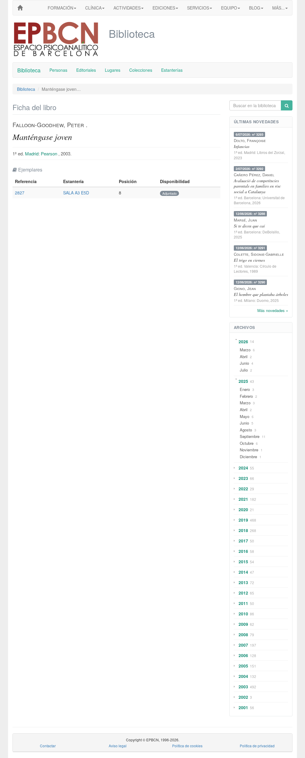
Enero (245, 389)
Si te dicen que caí (249, 226)
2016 (243, 551)
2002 (243, 697)
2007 (243, 645)
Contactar (48, 745)
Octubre (246, 443)
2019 (243, 520)
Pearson (49, 153)
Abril (244, 356)
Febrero (246, 396)
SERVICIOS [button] (198, 8)
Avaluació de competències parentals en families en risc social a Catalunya (257, 186)
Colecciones (140, 70)
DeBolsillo (270, 231)
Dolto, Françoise (250, 140)
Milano (249, 300)
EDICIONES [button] (163, 8)
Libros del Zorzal (270, 152)
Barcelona (252, 197)
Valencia (251, 266)
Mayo (244, 416)
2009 (243, 624)
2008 (243, 634)
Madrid (31, 153)
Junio (244, 363)
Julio (244, 370)
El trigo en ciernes (249, 260)
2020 (243, 509)
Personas (58, 70)
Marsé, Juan (245, 220)
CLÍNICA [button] (93, 8)
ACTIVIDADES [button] (127, 8)
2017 (243, 541)
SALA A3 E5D (76, 193)
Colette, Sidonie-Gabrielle (259, 254)
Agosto (246, 430)
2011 (243, 603)
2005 (243, 666)
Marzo (245, 350)
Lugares (112, 70)
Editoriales (86, 70)
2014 (243, 572)
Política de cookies (187, 745)
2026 (243, 341)
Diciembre (248, 456)
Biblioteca (29, 70)
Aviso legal (118, 745)
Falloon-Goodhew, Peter (48, 124)
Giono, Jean (245, 288)
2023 (243, 478)
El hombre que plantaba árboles (261, 294)
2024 (243, 468)
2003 (243, 687)
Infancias (241, 146)
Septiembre (249, 436)
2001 (243, 707)
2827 (19, 193)
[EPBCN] (20, 7)
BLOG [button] (254, 8)
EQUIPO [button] (229, 8)
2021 (243, 499)
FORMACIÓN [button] (60, 8)
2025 (243, 381)
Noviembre (249, 450)
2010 (243, 614)
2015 (243, 561)
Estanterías (172, 70)
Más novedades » (272, 310)
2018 (243, 530)
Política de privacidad (257, 745)
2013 (243, 582)
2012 (243, 593)
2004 (243, 676)
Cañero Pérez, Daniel (254, 174)
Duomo (263, 300)
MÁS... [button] (278, 8)
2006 (243, 655)
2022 (243, 489)
